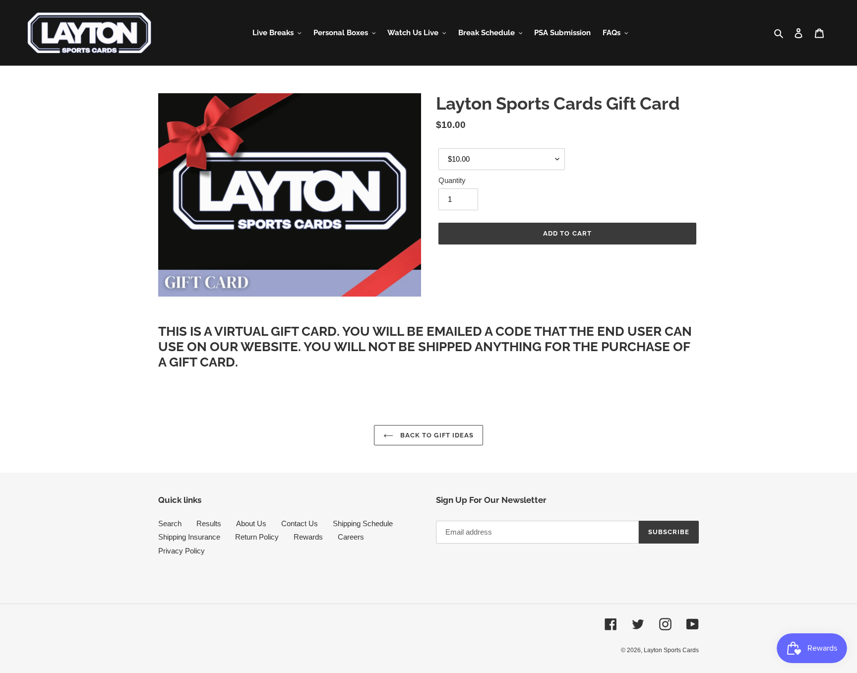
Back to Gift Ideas (436, 435)
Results (208, 523)
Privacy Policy (181, 551)
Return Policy (257, 537)
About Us (251, 523)
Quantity (452, 180)
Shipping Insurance (189, 537)
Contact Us (299, 523)
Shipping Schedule (363, 523)
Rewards (308, 537)
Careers (351, 537)
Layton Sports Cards (671, 650)
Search (170, 523)
